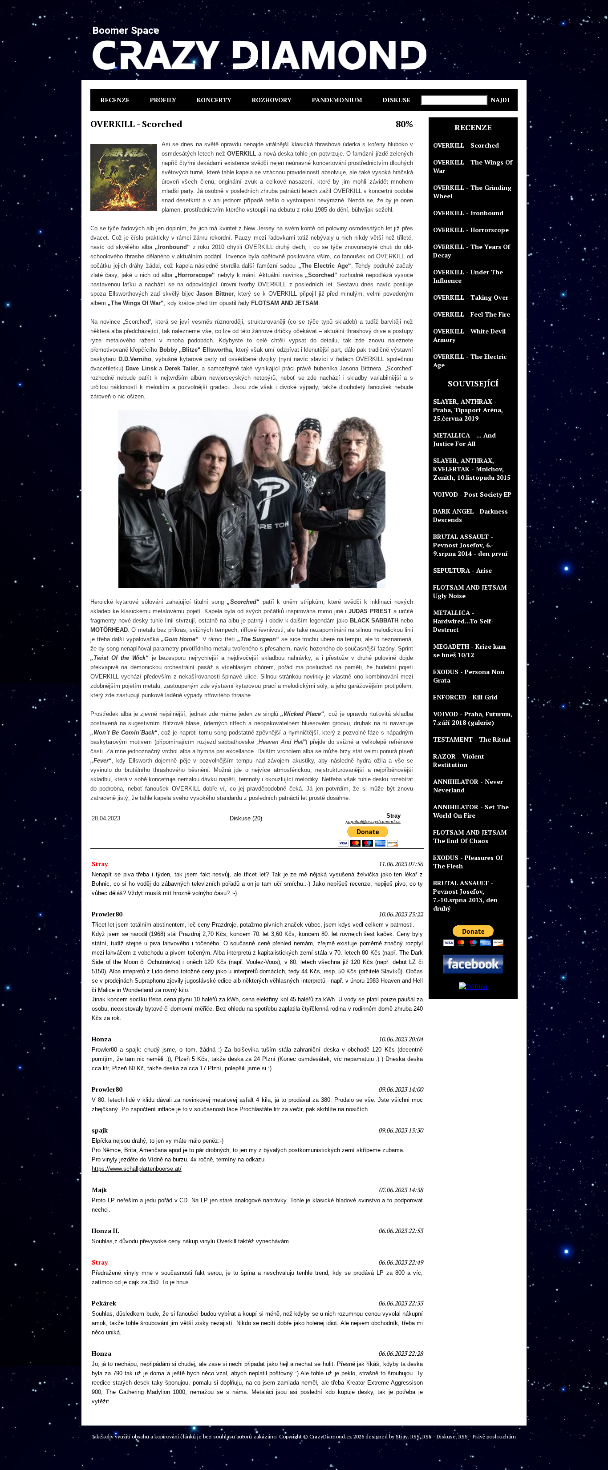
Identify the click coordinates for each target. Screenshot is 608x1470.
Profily (163, 100)
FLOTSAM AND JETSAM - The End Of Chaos (472, 836)
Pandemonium (337, 100)
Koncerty (214, 100)
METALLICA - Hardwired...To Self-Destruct (463, 621)
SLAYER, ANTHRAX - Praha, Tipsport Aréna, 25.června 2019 (468, 409)
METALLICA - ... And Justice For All (464, 439)
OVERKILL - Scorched (466, 145)
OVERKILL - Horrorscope (471, 229)
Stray (402, 1436)
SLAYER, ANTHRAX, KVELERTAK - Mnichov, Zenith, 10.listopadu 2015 (472, 469)
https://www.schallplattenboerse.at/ (137, 1168)
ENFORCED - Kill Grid (465, 697)
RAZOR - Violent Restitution (458, 760)
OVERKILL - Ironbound (468, 213)
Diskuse (396, 100)
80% (404, 124)
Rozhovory (272, 100)
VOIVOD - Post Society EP (472, 494)
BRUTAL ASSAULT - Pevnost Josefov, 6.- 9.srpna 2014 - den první (470, 545)
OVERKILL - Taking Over (470, 297)
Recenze (115, 100)
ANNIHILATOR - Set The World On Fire (471, 811)
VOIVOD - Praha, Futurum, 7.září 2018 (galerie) (472, 718)
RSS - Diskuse (439, 1436)
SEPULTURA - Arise (462, 570)
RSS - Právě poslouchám (487, 1436)
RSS (415, 1436)
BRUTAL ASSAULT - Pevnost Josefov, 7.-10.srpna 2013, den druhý (465, 895)
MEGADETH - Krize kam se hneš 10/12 (469, 650)
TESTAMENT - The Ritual (472, 739)
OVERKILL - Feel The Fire (471, 314)
